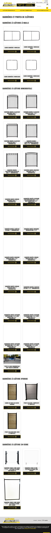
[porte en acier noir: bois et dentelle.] (12, 412)
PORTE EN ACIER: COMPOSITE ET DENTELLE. (31, 403)
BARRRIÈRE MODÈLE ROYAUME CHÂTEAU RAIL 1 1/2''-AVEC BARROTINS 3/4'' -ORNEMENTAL (12, 317)
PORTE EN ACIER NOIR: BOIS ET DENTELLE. (12, 432)
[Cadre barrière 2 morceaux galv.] (31, 56)
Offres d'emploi (39, 2)
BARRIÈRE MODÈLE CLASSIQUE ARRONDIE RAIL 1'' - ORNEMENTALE (12, 113)
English (46, 0)
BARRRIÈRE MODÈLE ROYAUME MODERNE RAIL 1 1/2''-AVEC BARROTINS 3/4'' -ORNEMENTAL (12, 346)
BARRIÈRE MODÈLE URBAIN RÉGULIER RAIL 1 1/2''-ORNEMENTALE (31, 258)
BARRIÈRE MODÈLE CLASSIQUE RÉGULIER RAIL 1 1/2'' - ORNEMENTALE (31, 113)
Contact (33, 2)
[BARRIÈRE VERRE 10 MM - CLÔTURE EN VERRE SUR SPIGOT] (31, 449)
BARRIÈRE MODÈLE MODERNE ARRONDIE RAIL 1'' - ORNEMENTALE (31, 171)
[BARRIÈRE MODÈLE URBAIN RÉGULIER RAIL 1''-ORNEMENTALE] (12, 267)
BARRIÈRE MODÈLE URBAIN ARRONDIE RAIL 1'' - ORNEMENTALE (12, 200)
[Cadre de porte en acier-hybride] (12, 383)
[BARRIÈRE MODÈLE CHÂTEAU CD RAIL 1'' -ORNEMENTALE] (12, 209)
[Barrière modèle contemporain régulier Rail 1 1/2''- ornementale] (31, 122)
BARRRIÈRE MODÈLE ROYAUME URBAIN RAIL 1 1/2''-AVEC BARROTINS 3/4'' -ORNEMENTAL (31, 346)
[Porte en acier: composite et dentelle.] (31, 383)
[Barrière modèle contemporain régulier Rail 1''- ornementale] (12, 151)
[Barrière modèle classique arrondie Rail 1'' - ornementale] (12, 93)
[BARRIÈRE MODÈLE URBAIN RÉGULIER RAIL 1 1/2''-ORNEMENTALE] (31, 238)
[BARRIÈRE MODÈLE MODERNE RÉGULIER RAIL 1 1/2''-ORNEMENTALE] (12, 238)
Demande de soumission (29, 5)
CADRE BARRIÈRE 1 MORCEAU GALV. (31, 47)
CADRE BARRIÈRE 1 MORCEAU (12, 48)
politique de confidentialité (30, 528)
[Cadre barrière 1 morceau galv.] (31, 27)
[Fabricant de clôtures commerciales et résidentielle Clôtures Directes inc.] (9, 4)
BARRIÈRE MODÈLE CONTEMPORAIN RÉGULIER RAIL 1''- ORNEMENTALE (12, 171)
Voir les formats (11, 51)
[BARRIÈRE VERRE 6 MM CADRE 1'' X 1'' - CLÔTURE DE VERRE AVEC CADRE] (12, 478)
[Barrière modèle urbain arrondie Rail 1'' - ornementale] (12, 180)
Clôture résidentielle (9, 10)
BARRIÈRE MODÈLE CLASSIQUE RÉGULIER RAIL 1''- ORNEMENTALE (12, 142)
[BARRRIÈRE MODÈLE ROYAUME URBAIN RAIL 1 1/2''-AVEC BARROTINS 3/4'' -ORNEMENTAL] (31, 325)
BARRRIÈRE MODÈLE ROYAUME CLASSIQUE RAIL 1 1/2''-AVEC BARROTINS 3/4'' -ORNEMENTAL (31, 317)
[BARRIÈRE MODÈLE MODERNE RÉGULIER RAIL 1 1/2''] (31, 209)
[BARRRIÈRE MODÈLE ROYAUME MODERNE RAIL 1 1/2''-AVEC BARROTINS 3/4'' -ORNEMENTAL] (12, 325)
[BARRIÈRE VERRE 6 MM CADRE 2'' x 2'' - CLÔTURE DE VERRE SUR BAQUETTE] (12, 449)
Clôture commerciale (26, 10)
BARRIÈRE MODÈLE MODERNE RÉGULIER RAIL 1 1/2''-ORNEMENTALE (12, 258)
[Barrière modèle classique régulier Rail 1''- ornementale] (12, 122)
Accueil (29, 2)
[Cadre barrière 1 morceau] (12, 27)
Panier (46, 2)
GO (47, 7)
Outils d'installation (42, 10)
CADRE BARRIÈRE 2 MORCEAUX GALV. (31, 76)
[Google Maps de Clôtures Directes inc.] (43, 0)
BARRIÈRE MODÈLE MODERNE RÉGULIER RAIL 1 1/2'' (31, 229)
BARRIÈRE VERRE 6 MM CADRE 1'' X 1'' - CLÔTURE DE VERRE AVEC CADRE (12, 503)
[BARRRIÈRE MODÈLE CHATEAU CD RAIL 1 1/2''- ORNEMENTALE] (31, 267)
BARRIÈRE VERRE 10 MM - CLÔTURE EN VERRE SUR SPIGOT (31, 469)
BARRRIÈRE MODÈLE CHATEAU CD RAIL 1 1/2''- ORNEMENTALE (31, 287)
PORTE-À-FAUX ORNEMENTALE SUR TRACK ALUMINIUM (12, 367)
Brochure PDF (20, 5)
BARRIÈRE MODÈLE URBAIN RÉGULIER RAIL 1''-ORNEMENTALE (12, 287)
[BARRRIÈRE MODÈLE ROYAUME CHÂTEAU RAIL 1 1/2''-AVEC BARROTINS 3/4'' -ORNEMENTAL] (12, 296)
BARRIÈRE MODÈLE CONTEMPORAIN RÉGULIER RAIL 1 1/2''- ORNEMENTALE (31, 142)
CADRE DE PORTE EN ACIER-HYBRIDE (12, 403)
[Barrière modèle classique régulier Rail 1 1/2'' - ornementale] (31, 93)
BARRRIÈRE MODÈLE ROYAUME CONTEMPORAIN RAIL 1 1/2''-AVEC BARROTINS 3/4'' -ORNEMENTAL (31, 200)
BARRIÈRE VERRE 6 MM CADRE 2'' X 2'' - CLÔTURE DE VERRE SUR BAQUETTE (12, 469)
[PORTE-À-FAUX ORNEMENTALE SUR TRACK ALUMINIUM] (12, 354)
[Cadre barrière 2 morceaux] (12, 56)
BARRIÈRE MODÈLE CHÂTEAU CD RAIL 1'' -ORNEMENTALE (12, 229)
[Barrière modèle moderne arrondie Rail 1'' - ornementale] (31, 151)
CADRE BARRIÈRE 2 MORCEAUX (12, 77)
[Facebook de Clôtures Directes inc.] (42, 0)
